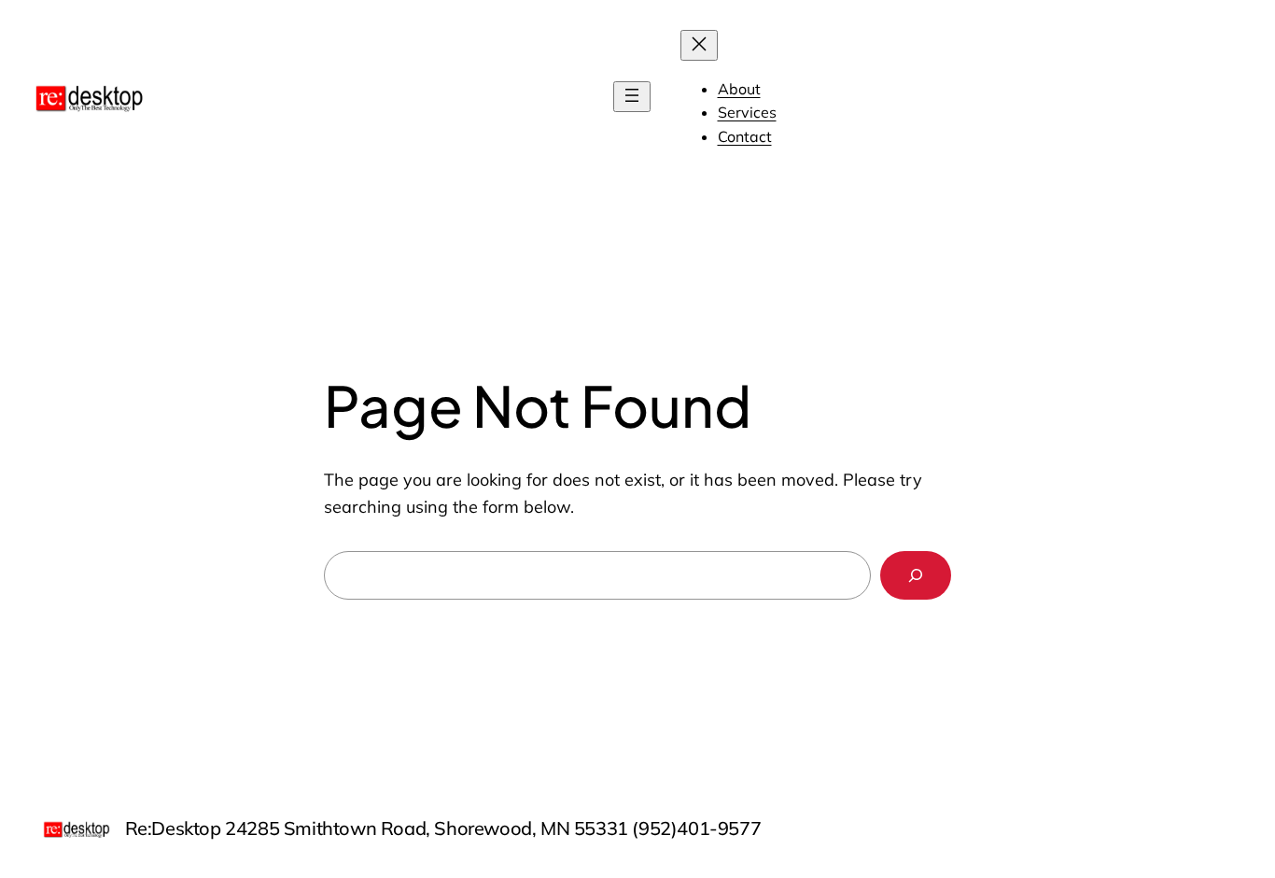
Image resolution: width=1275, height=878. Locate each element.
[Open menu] (632, 96)
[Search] (915, 575)
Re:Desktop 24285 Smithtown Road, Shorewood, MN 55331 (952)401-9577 (443, 828)
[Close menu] (699, 45)
